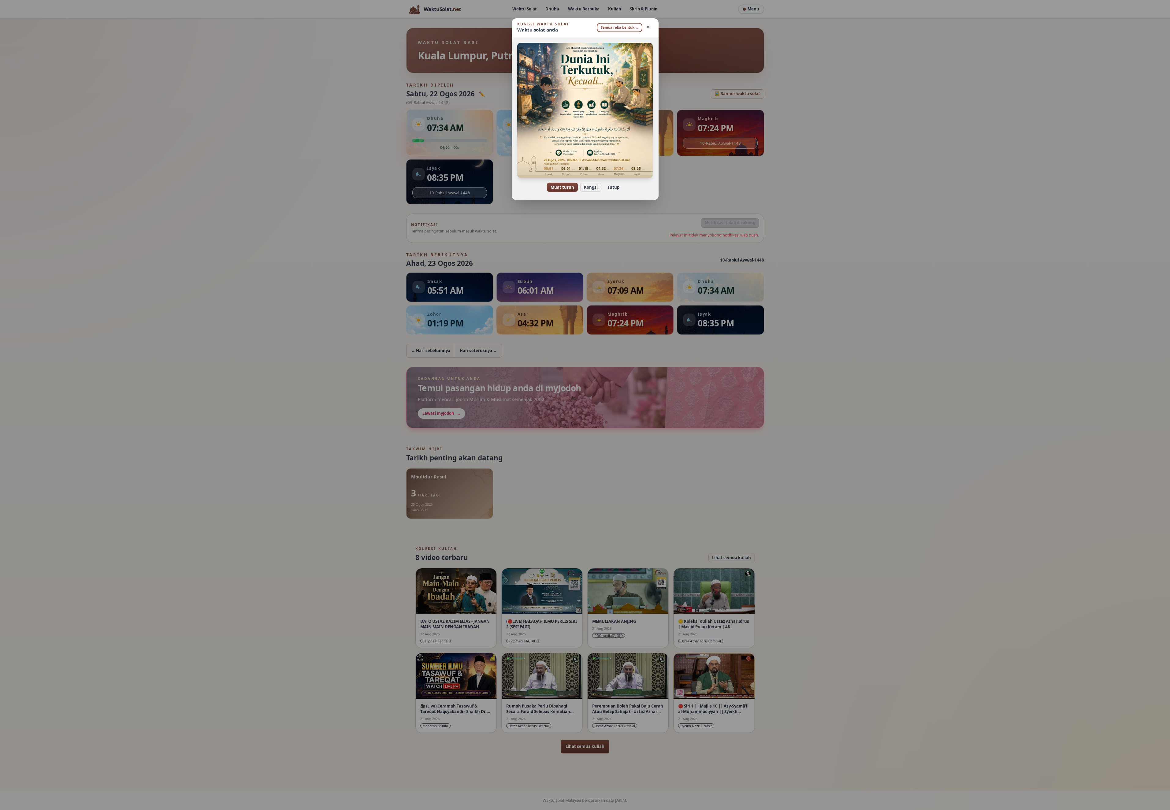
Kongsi (591, 187)
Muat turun (562, 187)
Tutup (613, 187)
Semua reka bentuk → (620, 27)
